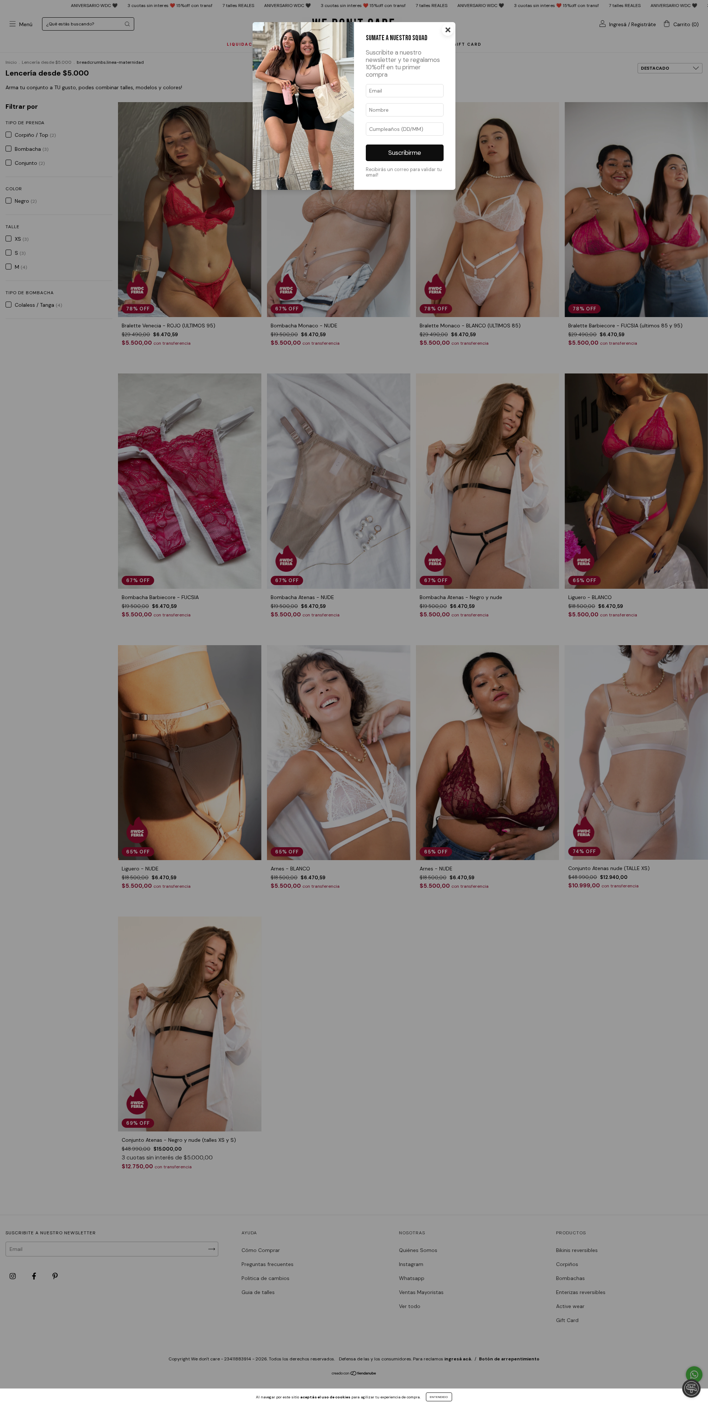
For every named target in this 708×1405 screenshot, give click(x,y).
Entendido (439, 1397)
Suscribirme (404, 153)
